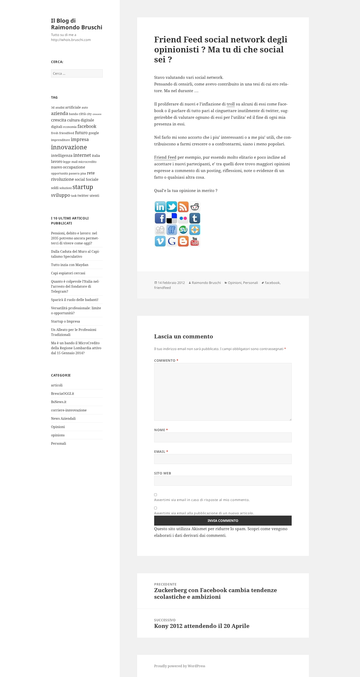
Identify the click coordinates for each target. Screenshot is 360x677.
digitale (87, 120)
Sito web (162, 473)
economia (70, 127)
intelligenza (61, 155)
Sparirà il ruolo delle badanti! (74, 299)
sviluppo (60, 195)
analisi (59, 107)
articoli (56, 385)
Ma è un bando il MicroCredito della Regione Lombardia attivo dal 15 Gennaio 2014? (76, 348)
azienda (59, 113)
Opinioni (58, 427)
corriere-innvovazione (69, 410)
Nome (161, 430)
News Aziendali (63, 418)
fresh (54, 133)
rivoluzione (62, 179)
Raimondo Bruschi (206, 282)
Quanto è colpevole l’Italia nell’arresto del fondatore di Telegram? (75, 286)
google (94, 133)
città (82, 113)
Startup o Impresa (65, 321)
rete (91, 173)
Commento (166, 360)
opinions (58, 435)
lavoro (56, 161)
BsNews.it (58, 402)
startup (82, 187)
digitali (56, 126)
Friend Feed (165, 157)
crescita (58, 120)
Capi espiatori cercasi (68, 273)
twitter (83, 195)
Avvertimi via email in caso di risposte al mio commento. (202, 500)
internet (82, 155)
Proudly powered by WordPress (179, 666)
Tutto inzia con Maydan (69, 264)
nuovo (56, 167)
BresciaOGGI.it (62, 393)
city (89, 114)
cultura (73, 120)
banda (73, 114)
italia (96, 155)
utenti (94, 195)
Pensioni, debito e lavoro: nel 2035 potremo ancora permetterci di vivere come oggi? (75, 238)
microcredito (87, 162)
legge (67, 162)
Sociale (92, 179)
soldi (55, 188)
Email (161, 451)
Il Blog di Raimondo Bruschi (76, 24)
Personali (58, 443)
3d (53, 107)
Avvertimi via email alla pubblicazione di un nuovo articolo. (204, 513)
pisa (83, 173)
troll (231, 104)
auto (85, 107)
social (80, 179)
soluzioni (65, 188)
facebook (87, 126)
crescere (96, 114)
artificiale (73, 107)
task (74, 196)
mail (74, 162)
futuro (81, 132)
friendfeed (66, 133)
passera (74, 173)
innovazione (69, 147)
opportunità (59, 173)
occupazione (74, 167)
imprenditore (60, 140)
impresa (80, 139)
